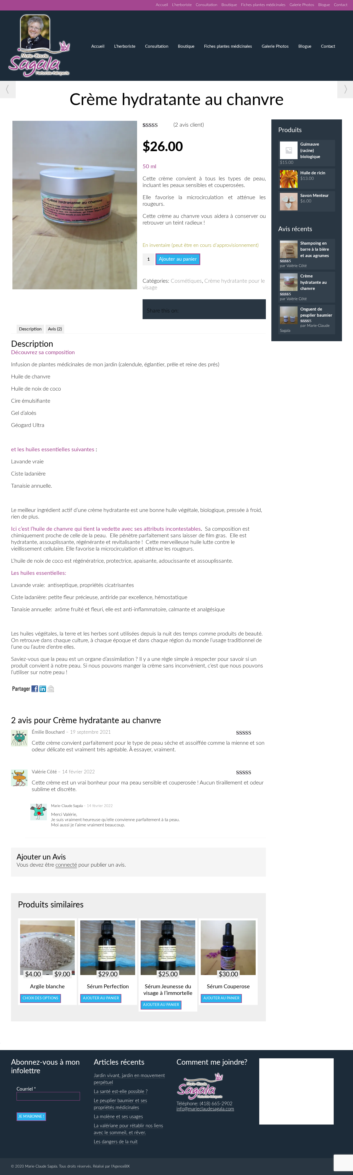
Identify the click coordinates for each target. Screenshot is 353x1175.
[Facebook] (184, 308)
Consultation (206, 5)
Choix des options (40, 998)
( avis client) (188, 125)
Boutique (229, 5)
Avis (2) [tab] (55, 329)
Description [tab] (30, 329)
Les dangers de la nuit (116, 1142)
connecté (66, 865)
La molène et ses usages (118, 1117)
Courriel (26, 1089)
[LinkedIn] (195, 308)
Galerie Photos (302, 5)
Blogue (324, 5)
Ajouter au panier (178, 259)
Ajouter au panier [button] (101, 998)
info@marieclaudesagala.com (205, 1109)
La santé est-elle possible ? (121, 1091)
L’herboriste (182, 5)
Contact (340, 5)
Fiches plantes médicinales (263, 5)
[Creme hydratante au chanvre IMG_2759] (74, 287)
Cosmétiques (186, 281)
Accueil (162, 5)
